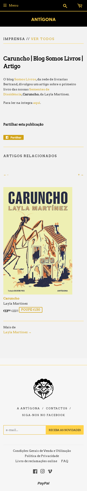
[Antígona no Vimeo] (50, 472)
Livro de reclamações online (36, 461)
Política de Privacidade (42, 456)
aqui (36, 103)
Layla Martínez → (17, 332)
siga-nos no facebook (43, 415)
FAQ (64, 461)
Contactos (56, 408)
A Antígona (28, 408)
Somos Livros (25, 79)
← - (5, 174)
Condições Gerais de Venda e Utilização (42, 451)
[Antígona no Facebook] (35, 472)
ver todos (43, 39)
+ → (81, 174)
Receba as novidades (65, 430)
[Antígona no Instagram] (42, 472)
